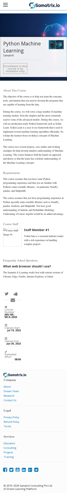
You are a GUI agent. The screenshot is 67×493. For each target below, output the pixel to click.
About (7, 386)
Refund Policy (11, 422)
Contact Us (10, 400)
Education (9, 443)
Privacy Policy (11, 417)
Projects (8, 452)
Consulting (10, 448)
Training (9, 457)
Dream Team (11, 391)
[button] (5, 5)
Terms (7, 426)
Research (9, 395)
